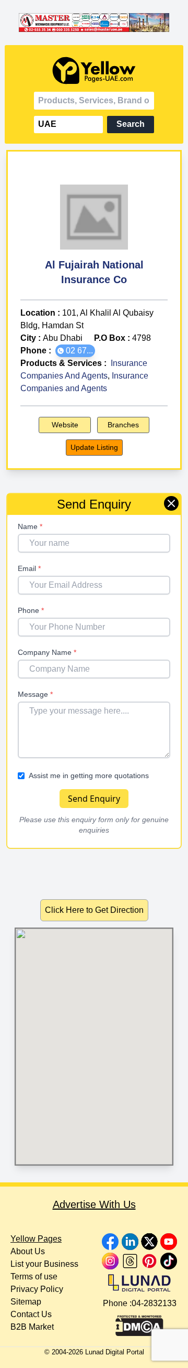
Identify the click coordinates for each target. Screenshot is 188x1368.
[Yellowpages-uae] (94, 70)
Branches (123, 425)
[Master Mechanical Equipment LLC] (94, 22)
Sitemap (25, 1301)
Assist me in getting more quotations (89, 775)
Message (35, 694)
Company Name (47, 652)
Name (30, 526)
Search (130, 124)
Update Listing (94, 447)
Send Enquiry (94, 798)
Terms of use (33, 1276)
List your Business (44, 1263)
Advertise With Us (94, 1204)
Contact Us (31, 1314)
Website (65, 425)
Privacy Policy (36, 1289)
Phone (31, 610)
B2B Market (32, 1326)
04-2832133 (154, 1303)
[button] (75, 350)
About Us (27, 1251)
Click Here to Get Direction (94, 910)
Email (29, 568)
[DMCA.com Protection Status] (139, 1323)
